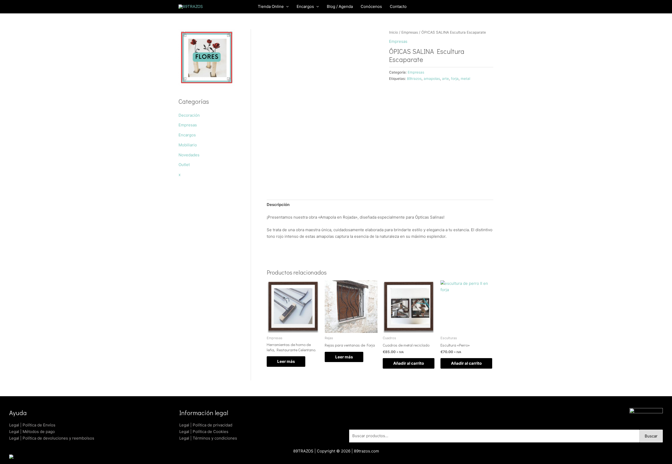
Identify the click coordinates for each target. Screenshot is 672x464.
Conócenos (371, 6)
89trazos (414, 78)
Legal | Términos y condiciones (208, 438)
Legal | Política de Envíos (32, 424)
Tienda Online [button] (271, 6)
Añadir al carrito (408, 363)
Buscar (651, 436)
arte (445, 78)
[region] (206, 57)
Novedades (189, 154)
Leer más (286, 361)
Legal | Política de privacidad (205, 424)
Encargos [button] (305, 6)
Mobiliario (187, 144)
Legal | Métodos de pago (32, 431)
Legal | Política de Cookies (203, 431)
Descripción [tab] (278, 204)
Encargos (187, 134)
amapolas (432, 78)
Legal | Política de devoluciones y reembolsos (51, 438)
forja (455, 78)
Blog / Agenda (340, 6)
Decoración (189, 115)
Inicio (393, 32)
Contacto (398, 6)
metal (465, 78)
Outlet (184, 164)
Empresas (187, 124)
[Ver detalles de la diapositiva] (206, 57)
